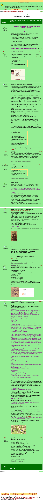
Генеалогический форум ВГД (23, 2)
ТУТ (27, 47)
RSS (15, 499)
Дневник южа (21, 11)
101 (40, 20)
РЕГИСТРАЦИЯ (16, 9)
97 (34, 20)
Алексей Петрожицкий (37, 56)
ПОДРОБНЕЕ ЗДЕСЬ (27, 416)
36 (23, 20)
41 (30, 20)
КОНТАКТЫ (24, 493)
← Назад (14, 20)
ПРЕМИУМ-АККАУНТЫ (5, 494)
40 (28, 20)
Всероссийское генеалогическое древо (12, 500)
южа (5, 181)
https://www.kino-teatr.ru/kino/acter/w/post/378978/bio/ (17, 65)
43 (32, 20)
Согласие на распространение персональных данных (10, 498)
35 (22, 20)
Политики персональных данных (32, 497)
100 (38, 20)
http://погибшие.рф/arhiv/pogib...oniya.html (17, 258)
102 (10, 21)
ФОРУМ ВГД (33, 494)
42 (31, 20)
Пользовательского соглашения (21, 497)
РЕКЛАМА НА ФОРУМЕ (33, 493)
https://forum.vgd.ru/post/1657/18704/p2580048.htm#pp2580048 (20, 210)
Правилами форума (28, 498)
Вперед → (13, 21)
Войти (27, 9)
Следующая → (4, 22)
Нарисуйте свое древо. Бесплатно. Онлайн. (21, 0)
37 (24, 20)
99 (37, 20)
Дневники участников (6, 11)
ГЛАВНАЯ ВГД (23, 494)
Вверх (40, 51)
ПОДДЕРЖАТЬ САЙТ (14, 494)
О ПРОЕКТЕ (5, 493)
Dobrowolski (5, 51)
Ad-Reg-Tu (5, 83)
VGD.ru (5, 9)
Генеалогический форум (4, 470)
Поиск (38, 9)
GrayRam (5, 164)
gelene (5, 437)
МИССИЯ (14, 493)
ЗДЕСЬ (22, 183)
